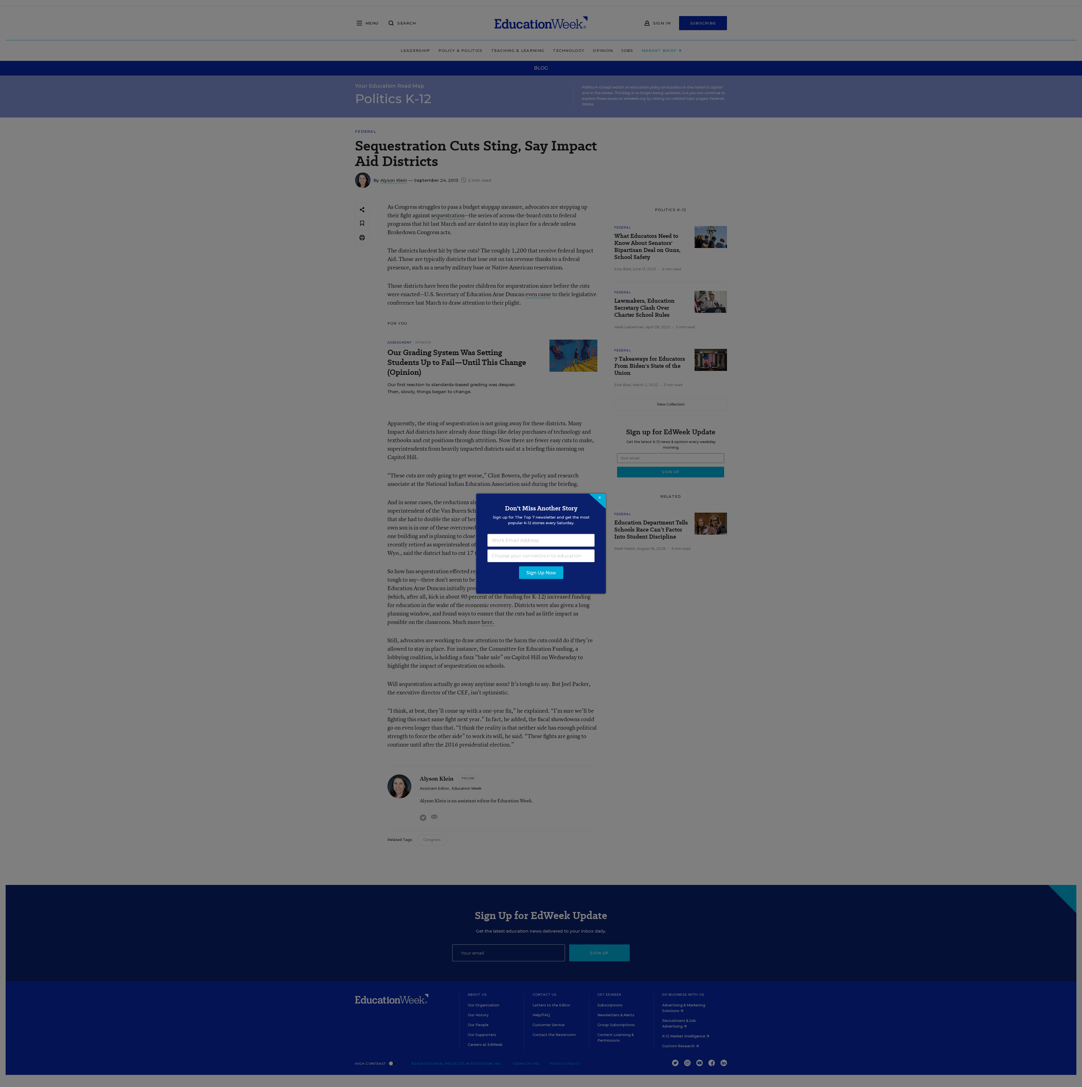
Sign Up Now (541, 572)
